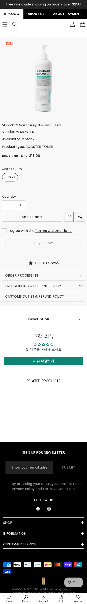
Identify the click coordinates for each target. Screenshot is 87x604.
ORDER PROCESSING (22, 275)
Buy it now (43, 242)
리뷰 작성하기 (43, 360)
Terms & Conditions (53, 230)
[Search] (14, 24)
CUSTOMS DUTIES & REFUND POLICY (34, 296)
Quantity (9, 196)
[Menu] (5, 24)
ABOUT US (36, 13)
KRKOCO (11, 13)
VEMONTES (25, 131)
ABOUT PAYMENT (67, 13)
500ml (10, 177)
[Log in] (72, 24)
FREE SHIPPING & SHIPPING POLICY (33, 286)
